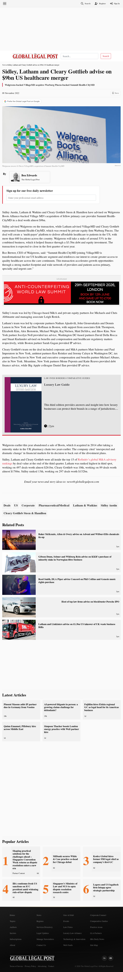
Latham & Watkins (85, 505)
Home (12, 915)
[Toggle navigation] (5, 3)
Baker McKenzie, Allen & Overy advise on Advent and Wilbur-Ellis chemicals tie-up (78, 535)
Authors (13, 927)
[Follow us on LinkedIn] (104, 958)
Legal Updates (43, 933)
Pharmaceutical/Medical (54, 505)
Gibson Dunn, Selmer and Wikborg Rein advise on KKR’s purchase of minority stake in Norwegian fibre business (74, 558)
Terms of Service (16, 966)
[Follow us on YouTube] (110, 958)
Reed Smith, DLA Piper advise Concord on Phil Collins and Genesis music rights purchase (77, 580)
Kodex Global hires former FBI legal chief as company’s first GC (106, 859)
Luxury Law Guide (57, 384)
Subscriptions (16, 939)
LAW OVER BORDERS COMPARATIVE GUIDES (67, 378)
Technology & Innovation (74, 939)
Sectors (13, 933)
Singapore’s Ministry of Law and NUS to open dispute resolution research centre (65, 888)
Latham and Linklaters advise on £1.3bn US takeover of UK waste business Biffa (76, 625)
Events (66, 921)
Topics (12, 921)
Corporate (28, 505)
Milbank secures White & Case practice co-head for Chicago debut (65, 859)
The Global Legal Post (30, 179)
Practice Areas (96, 927)
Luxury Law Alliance (72, 933)
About (12, 945)
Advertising (42, 966)
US (16, 505)
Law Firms (68, 927)
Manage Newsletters (45, 939)
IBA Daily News (97, 939)
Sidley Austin (109, 505)
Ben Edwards (29, 175)
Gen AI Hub (68, 915)
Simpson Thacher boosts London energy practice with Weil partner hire (61, 729)
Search (106, 56)
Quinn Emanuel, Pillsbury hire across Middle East (20, 727)
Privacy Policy (30, 966)
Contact (51, 966)
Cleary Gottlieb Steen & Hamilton (25, 513)
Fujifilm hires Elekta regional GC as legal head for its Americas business (101, 707)
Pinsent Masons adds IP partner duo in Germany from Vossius (20, 706)
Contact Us (41, 945)
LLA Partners (96, 933)
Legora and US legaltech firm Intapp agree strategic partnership (105, 887)
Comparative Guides (99, 921)
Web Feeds (68, 945)
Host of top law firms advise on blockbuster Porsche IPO (90, 601)
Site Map (94, 945)
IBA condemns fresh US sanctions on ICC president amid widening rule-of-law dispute (25, 888)
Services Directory (45, 927)
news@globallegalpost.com (83, 481)
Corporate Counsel (98, 915)
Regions (40, 921)
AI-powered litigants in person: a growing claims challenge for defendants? (61, 707)
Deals (7, 505)
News (4, 65)
